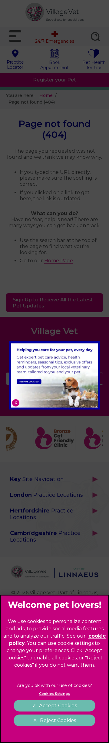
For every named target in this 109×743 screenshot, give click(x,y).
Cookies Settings (54, 694)
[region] (54, 669)
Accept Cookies (58, 705)
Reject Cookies (58, 720)
